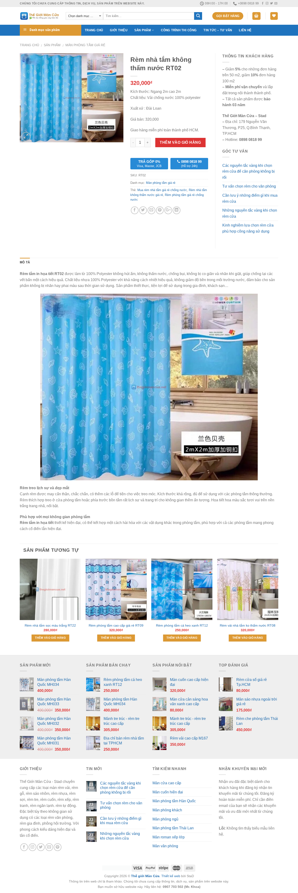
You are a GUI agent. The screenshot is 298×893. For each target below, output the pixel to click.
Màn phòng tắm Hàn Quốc (174, 801)
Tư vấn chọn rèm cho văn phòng (249, 186)
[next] (277, 606)
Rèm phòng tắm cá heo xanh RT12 (182, 625)
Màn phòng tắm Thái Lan (173, 828)
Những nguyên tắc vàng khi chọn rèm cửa (249, 213)
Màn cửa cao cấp (166, 783)
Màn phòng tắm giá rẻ (85, 45)
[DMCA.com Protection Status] (116, 868)
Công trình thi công (178, 30)
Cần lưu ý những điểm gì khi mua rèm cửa (250, 198)
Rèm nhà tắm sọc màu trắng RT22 (50, 625)
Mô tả (25, 262)
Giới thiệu (118, 30)
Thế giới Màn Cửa (145, 876)
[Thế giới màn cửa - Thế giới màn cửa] (39, 16)
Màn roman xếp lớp (168, 837)
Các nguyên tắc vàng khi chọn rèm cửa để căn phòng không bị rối (248, 171)
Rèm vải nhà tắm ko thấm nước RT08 (247, 625)
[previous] (20, 606)
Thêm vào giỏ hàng (180, 142)
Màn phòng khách (167, 810)
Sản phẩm (142, 30)
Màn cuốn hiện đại (167, 792)
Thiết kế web (170, 876)
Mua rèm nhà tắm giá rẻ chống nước (162, 190)
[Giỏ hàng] (256, 16)
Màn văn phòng (165, 846)
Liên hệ (245, 30)
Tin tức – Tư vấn (217, 30)
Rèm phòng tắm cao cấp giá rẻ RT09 (116, 625)
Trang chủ (94, 30)
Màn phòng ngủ (165, 819)
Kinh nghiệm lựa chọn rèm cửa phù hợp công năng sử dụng (248, 228)
